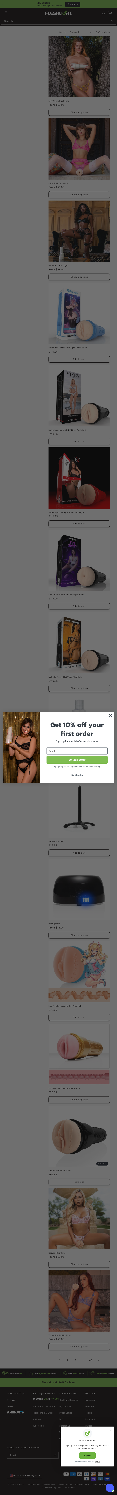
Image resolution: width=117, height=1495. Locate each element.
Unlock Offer (77, 760)
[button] (110, 1488)
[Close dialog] (110, 715)
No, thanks (77, 775)
